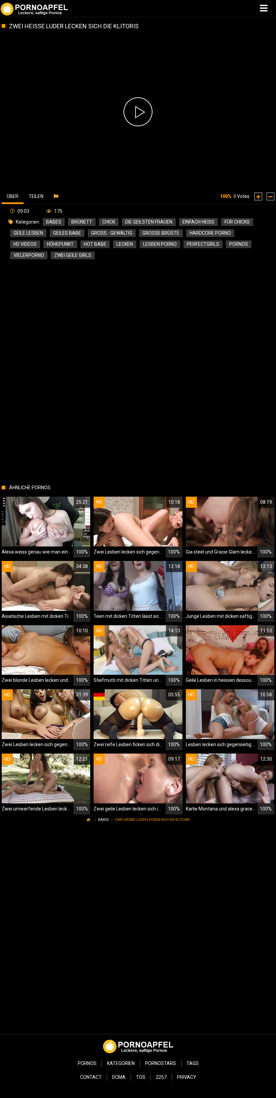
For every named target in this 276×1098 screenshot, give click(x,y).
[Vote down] (270, 196)
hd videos (25, 244)
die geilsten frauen (148, 222)
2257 (161, 1077)
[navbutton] (264, 8)
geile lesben (28, 233)
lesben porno (160, 244)
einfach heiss (198, 222)
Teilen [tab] (36, 196)
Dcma (119, 1077)
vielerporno (28, 255)
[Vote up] (258, 196)
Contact (91, 1077)
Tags (192, 1063)
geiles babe (67, 233)
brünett (81, 222)
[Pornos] (34, 8)
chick (108, 222)
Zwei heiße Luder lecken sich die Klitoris (152, 820)
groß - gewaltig (111, 233)
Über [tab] (13, 196)
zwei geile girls (72, 255)
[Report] (56, 196)
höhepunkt (60, 244)
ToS (140, 1077)
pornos (238, 244)
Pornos (87, 1063)
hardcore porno (210, 233)
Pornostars (160, 1063)
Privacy (186, 1077)
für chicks (237, 222)
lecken (124, 244)
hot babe (95, 244)
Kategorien (121, 1063)
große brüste (160, 233)
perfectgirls (203, 244)
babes (53, 222)
